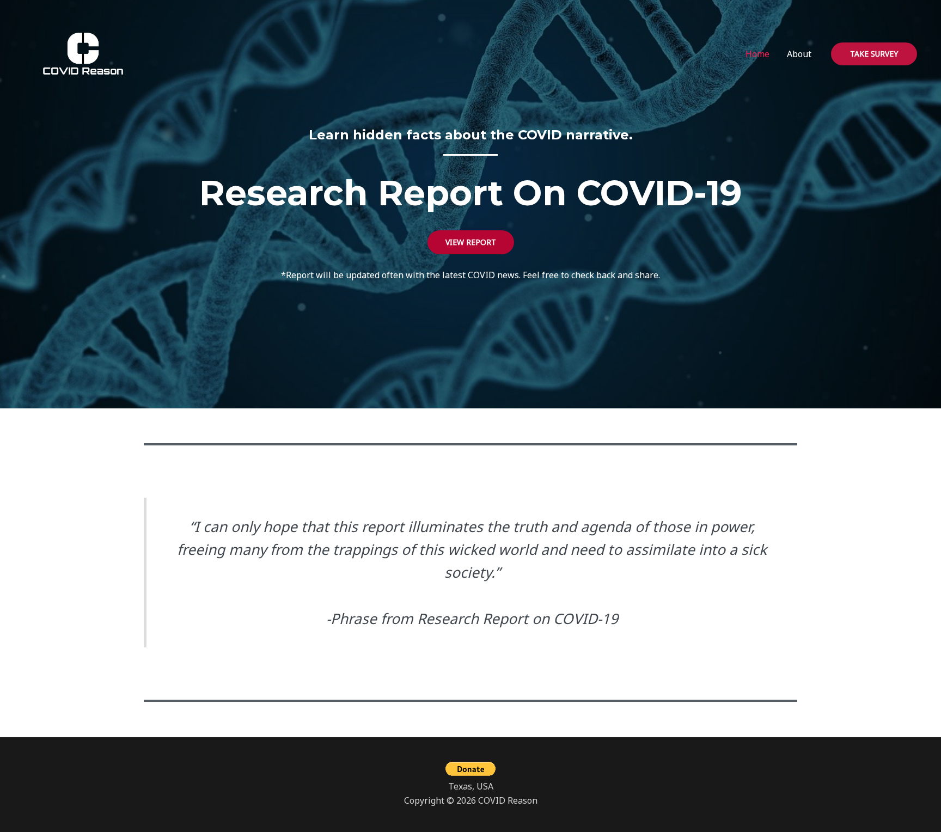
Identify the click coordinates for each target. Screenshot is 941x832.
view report (470, 242)
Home (757, 54)
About (799, 54)
